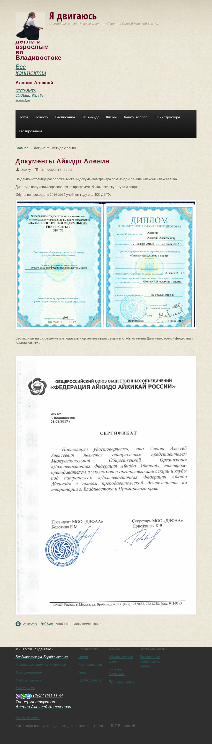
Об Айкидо (90, 117)
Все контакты (31, 69)
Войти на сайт (28, 718)
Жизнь (111, 117)
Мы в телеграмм (29, 672)
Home (23, 117)
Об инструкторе (167, 117)
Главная (22, 148)
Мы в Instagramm (28, 680)
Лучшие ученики (121, 681)
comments (30, 623)
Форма (83, 656)
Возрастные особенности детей (150, 661)
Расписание (65, 117)
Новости (42, 117)
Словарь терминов (117, 671)
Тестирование (30, 131)
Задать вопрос (135, 117)
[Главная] (30, 26)
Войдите (48, 624)
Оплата (84, 672)
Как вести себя (90, 664)
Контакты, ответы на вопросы (41, 664)
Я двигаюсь (73, 15)
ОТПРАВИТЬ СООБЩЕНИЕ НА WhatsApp (29, 95)
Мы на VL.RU (25, 687)
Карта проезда (90, 680)
